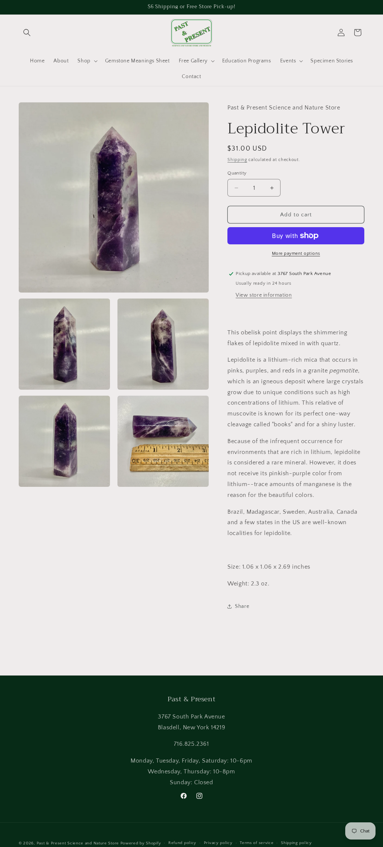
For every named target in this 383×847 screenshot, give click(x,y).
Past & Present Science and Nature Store (78, 843)
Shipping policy (296, 843)
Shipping (237, 159)
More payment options (296, 253)
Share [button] (242, 606)
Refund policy (182, 843)
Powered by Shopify (140, 843)
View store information (264, 295)
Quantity (236, 173)
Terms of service (256, 843)
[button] (27, 32)
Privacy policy (218, 843)
